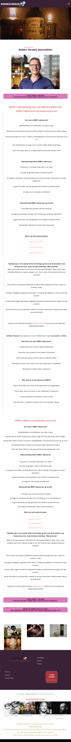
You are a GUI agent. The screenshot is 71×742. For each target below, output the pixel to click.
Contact (39, 660)
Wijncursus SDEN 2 (36, 247)
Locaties (7, 675)
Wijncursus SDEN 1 (36, 242)
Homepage (40, 657)
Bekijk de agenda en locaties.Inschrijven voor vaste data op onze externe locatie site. (35, 609)
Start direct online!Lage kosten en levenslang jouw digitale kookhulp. (35, 96)
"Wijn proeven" (39, 323)
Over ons (7, 671)
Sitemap (39, 664)
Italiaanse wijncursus (36, 253)
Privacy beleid (9, 678)
